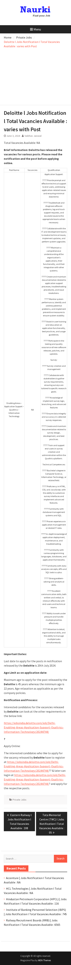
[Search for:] (35, 858)
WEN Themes (44, 960)
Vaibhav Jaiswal (33, 135)
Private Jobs (19, 799)
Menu (37, 29)
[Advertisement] (35, 75)
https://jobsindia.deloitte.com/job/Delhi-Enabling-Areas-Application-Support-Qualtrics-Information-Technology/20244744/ (34, 727)
